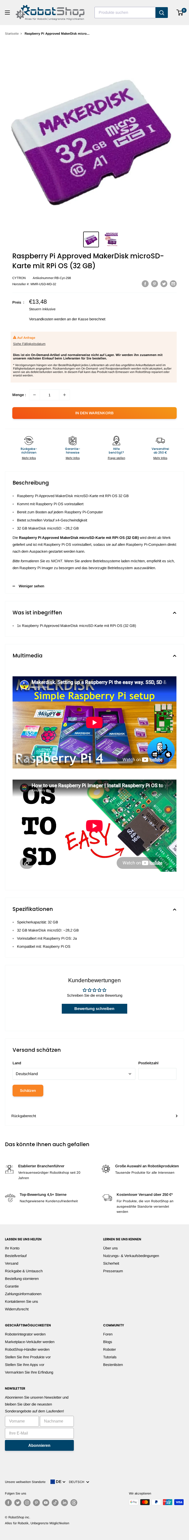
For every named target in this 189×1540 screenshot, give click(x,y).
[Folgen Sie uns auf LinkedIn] (64, 1502)
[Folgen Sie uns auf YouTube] (45, 1502)
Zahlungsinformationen (23, 1294)
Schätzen (28, 1090)
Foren (107, 1334)
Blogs (107, 1342)
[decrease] (34, 395)
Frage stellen (116, 458)
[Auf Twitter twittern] (163, 283)
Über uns (110, 1248)
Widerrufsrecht (17, 1309)
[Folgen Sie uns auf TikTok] (55, 1502)
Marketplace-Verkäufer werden (29, 1342)
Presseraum (113, 1271)
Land (17, 1063)
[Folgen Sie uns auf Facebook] (8, 1502)
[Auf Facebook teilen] (145, 283)
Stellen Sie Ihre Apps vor (24, 1364)
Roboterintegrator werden (25, 1334)
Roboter (109, 1349)
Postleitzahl (148, 1063)
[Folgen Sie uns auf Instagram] (27, 1502)
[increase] (64, 395)
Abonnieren (39, 1445)
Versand (11, 1263)
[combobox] (125, 12)
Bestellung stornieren (22, 1278)
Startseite (12, 33)
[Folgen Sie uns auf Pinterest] (36, 1502)
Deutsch (77, 1482)
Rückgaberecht (23, 1116)
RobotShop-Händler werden (27, 1349)
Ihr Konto (12, 1248)
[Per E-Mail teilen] (173, 283)
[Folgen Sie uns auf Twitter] (17, 1502)
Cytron (19, 278)
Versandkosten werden (47, 319)
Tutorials (110, 1357)
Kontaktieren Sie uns (21, 1301)
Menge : (19, 395)
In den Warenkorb (94, 413)
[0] (180, 12)
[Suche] (162, 12)
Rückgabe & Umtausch (24, 1271)
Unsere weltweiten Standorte (25, 1482)
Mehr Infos (29, 458)
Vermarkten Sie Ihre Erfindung (29, 1372)
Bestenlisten (113, 1364)
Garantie (12, 1286)
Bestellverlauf (16, 1256)
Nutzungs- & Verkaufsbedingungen (131, 1256)
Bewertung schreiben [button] (94, 1009)
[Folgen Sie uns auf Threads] (73, 1502)
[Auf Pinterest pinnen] (154, 283)
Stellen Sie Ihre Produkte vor (28, 1357)
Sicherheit (111, 1263)
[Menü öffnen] (7, 13)
